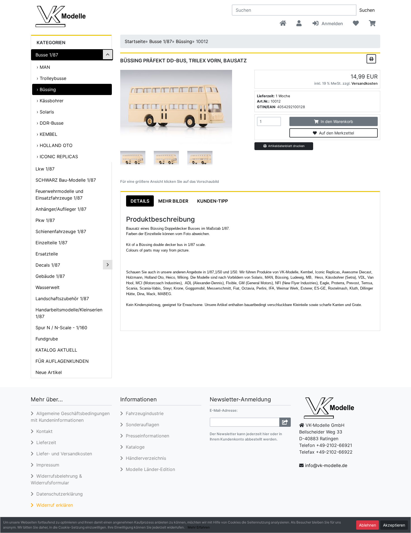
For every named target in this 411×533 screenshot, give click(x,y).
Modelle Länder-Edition (149, 469)
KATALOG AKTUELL (56, 350)
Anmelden (331, 23)
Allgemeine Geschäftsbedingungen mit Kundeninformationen (70, 417)
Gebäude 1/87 (50, 276)
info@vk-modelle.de (326, 465)
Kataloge (134, 447)
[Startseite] (283, 23)
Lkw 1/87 (45, 169)
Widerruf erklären (53, 505)
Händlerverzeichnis (144, 458)
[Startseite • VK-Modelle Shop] (86, 16)
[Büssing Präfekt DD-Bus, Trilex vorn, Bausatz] (176, 106)
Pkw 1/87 (45, 220)
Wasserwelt (48, 287)
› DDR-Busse (50, 123)
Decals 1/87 (48, 265)
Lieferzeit (45, 442)
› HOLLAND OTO (54, 145)
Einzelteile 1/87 (51, 242)
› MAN (43, 67)
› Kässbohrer (50, 100)
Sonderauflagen (141, 424)
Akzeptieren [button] (394, 525)
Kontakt (43, 431)
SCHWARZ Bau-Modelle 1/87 (66, 180)
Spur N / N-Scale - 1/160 (61, 327)
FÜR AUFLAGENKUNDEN (62, 361)
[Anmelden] (285, 422)
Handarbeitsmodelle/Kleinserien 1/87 (69, 313)
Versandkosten (364, 83)
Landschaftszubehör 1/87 (62, 298)
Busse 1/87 (47, 55)
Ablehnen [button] (367, 525)
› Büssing (46, 89)
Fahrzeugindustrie (143, 413)
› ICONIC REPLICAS (57, 156)
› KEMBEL (47, 134)
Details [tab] (140, 201)
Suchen (367, 10)
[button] (299, 23)
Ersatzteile (47, 254)
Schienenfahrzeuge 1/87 (61, 231)
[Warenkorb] (372, 23)
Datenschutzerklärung (58, 494)
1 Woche (283, 96)
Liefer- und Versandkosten (63, 453)
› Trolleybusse (51, 78)
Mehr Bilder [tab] (173, 201)
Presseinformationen (146, 436)
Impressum (46, 465)
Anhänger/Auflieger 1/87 (61, 209)
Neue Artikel (49, 372)
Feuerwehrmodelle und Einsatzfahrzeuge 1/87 (59, 194)
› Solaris (45, 112)
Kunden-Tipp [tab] (212, 201)
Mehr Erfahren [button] (199, 527)
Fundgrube (47, 339)
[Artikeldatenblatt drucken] (371, 58)
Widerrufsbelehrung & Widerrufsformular (56, 479)
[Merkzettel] (356, 23)
